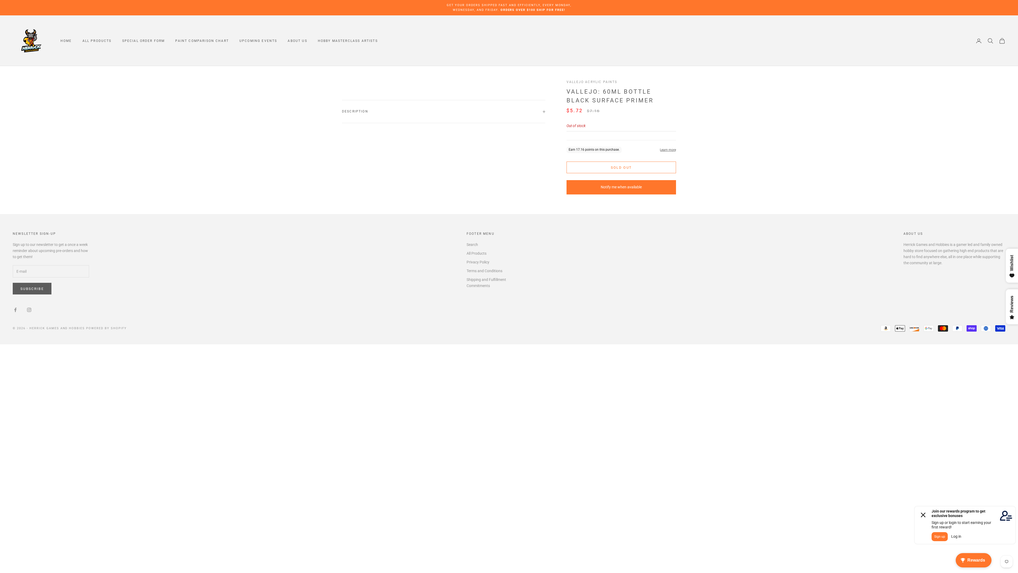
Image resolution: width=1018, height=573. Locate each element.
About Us (297, 41)
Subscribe (32, 289)
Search (472, 244)
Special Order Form (143, 41)
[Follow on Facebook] (15, 309)
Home (66, 41)
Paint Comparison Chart (202, 41)
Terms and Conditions (484, 271)
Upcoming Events (258, 41)
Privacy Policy (478, 262)
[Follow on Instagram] (29, 309)
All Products (97, 41)
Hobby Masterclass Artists (348, 41)
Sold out (621, 168)
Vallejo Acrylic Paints (592, 82)
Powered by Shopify (106, 328)
